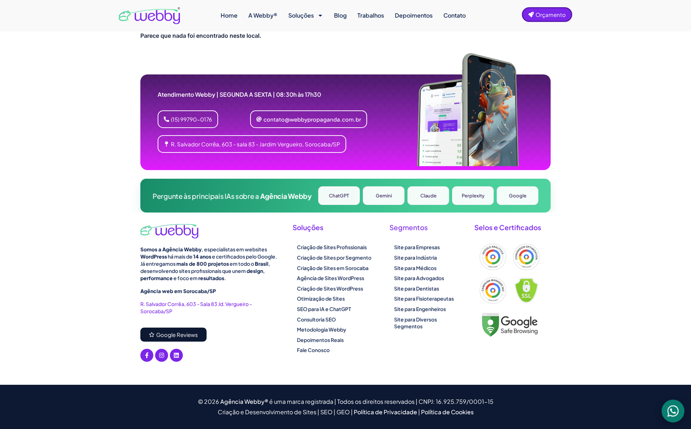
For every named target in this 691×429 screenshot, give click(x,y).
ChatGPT (339, 195)
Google (518, 195)
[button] (308, 119)
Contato (454, 15)
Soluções (301, 15)
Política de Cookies (447, 412)
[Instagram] (161, 355)
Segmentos (408, 227)
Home (229, 15)
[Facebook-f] (146, 355)
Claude (428, 195)
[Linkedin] (176, 355)
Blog (340, 15)
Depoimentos (414, 15)
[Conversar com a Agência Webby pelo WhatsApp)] (673, 411)
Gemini (384, 195)
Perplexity (473, 195)
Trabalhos (370, 15)
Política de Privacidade (386, 412)
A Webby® (262, 15)
